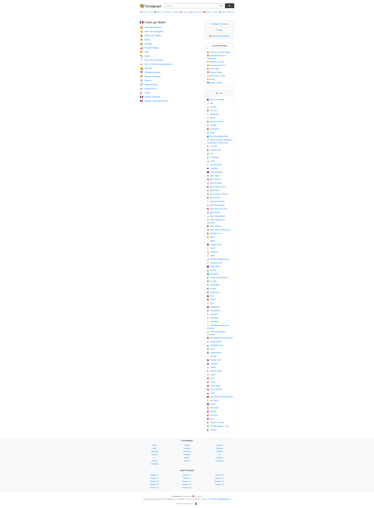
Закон (211, 248)
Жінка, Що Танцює (150, 35)
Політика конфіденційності (220, 499)
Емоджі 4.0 (154, 478)
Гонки (211, 161)
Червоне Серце (214, 72)
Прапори (230, 12)
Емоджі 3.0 (219, 475)
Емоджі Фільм (214, 244)
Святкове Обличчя (150, 27)
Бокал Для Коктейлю (152, 59)
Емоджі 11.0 (219, 478)
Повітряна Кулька (150, 72)
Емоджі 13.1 (154, 484)
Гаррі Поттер (214, 149)
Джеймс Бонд (214, 233)
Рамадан (212, 363)
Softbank (219, 457)
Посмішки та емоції (146, 12)
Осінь (211, 348)
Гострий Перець (149, 47)
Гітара (145, 92)
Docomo (187, 461)
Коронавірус (213, 284)
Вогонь (211, 79)
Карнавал (212, 273)
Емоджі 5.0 (187, 478)
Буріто (145, 55)
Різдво (211, 374)
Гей (210, 153)
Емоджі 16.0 (187, 487)
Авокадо (146, 43)
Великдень (213, 114)
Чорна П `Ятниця (215, 422)
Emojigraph (153, 6)
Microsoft (219, 448)
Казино (211, 270)
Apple (155, 445)
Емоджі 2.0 (187, 475)
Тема (219, 93)
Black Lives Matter (216, 99)
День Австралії (214, 172)
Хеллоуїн (212, 415)
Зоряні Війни (214, 266)
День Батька (213, 197)
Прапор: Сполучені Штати (154, 100)
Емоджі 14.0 (187, 484)
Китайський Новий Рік (217, 277)
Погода (211, 356)
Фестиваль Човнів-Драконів (220, 396)
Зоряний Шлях (214, 262)
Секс (210, 378)
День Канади (214, 179)
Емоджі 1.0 (154, 475)
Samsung (187, 448)
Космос (211, 288)
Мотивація (213, 321)
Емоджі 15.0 (219, 484)
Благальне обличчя (216, 65)
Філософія (213, 407)
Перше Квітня (214, 352)
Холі (210, 418)
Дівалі (211, 240)
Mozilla (186, 457)
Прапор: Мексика (150, 96)
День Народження (216, 216)
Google (187, 445)
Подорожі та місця (195, 12)
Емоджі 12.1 (187, 481)
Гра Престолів (214, 164)
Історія (211, 106)
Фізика (211, 404)
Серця (211, 382)
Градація (212, 168)
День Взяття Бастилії (217, 208)
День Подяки (214, 226)
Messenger (187, 451)
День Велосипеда (216, 205)
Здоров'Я (212, 251)
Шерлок (212, 429)
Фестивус (212, 400)
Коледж (212, 281)
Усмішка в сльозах (215, 61)
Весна (211, 117)
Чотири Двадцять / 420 (218, 426)
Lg (154, 457)
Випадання (213, 128)
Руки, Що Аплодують (151, 31)
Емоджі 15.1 (154, 487)
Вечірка (211, 125)
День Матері (213, 212)
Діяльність (207, 12)
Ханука (211, 411)
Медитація (213, 317)
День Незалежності (216, 186)
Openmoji (154, 454)
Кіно (210, 295)
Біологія (212, 110)
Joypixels (219, 451)
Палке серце (213, 68)
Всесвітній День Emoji (217, 136)
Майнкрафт (213, 306)
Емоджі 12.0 (154, 481)
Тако (144, 51)
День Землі (213, 175)
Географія (213, 157)
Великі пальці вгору (216, 75)
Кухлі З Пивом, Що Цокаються (156, 64)
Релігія (211, 367)
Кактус (145, 39)
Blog (219, 30)
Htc (219, 454)
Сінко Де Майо (214, 389)
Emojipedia (154, 464)
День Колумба (214, 183)
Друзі (210, 237)
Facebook (219, 445)
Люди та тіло (158, 12)
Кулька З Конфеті (150, 76)
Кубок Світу (213, 292)
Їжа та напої (183, 12)
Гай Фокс (212, 146)
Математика (213, 310)
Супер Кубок (213, 385)
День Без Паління (216, 201)
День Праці (213, 190)
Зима (210, 255)
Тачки (211, 393)
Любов (211, 299)
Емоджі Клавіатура (219, 23)
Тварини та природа (171, 12)
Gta (210, 103)
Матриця (212, 314)
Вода (210, 132)
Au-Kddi (154, 461)
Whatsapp (154, 451)
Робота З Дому (214, 370)
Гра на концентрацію (219, 36)
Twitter (154, 448)
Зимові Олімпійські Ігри (218, 259)
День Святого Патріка (217, 194)
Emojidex (187, 454)
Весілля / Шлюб (215, 121)
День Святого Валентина (219, 229)
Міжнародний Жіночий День (220, 337)
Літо (210, 303)
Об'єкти (215, 12)
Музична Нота (148, 84)
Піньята (145, 80)
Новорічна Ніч (214, 341)
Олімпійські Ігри (215, 345)
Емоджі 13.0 (219, 481)
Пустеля (146, 68)
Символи (222, 12)
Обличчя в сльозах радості (219, 52)
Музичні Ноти (148, 88)
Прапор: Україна (215, 82)
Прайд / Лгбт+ (214, 359)
